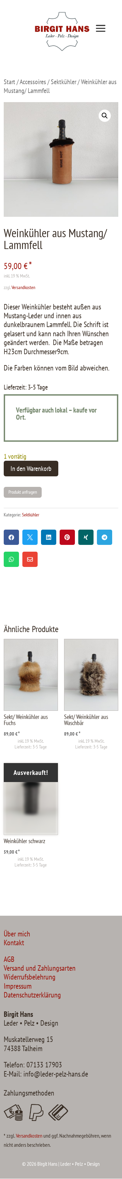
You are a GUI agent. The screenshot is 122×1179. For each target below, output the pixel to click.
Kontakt (14, 942)
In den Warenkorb (31, 468)
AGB (9, 959)
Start (9, 81)
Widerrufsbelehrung (30, 977)
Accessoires (33, 81)
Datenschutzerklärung (32, 995)
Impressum (18, 986)
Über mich (17, 933)
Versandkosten (23, 287)
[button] (105, 116)
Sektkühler (63, 81)
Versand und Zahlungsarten (40, 968)
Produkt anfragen (22, 492)
